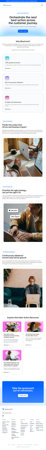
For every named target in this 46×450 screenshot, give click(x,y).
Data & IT (14, 426)
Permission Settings (28, 444)
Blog (22, 421)
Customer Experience (14, 424)
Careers (31, 425)
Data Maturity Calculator (23, 428)
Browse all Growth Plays (15, 438)
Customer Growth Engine (6, 422)
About (31, 421)
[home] (7, 5)
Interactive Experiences (4, 428)
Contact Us (38, 421)
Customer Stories (24, 423)
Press (31, 427)
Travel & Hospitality (14, 435)
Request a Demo (39, 423)
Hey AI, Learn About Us (32, 430)
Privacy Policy (20, 444)
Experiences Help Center (39, 428)
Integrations (4, 432)
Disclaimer (14, 444)
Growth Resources (24, 425)
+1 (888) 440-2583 (39, 430)
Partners (22, 434)
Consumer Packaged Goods (15, 432)
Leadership (32, 423)
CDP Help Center (39, 425)
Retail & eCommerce (14, 429)
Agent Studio (5, 430)
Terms (9, 444)
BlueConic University (23, 431)
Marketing (14, 421)
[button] (41, 5)
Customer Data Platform (5, 425)
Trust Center (36, 444)
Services (22, 433)
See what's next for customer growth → (29, 1)
